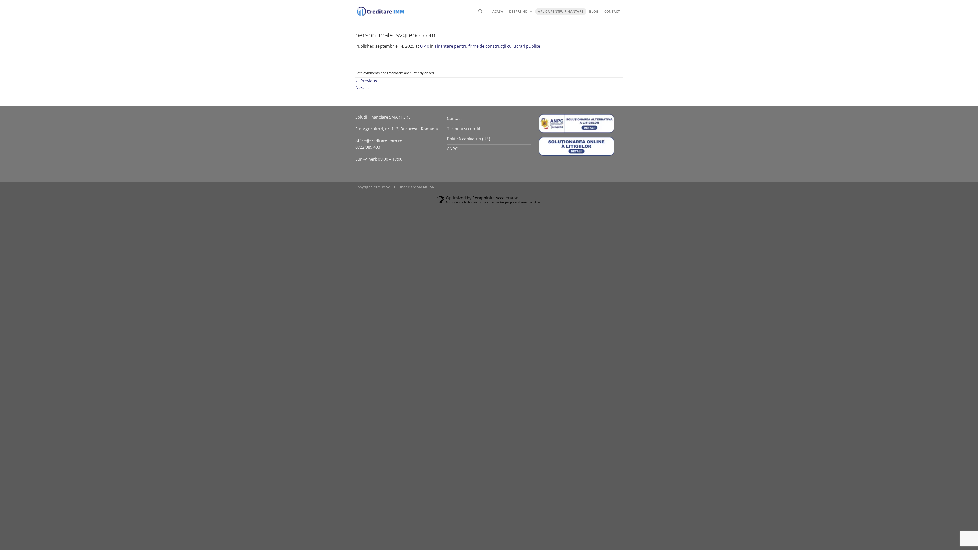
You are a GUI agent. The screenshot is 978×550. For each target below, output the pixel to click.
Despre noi (519, 11)
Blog (593, 11)
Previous (366, 81)
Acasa (497, 11)
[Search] (480, 11)
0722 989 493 (367, 147)
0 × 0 (424, 46)
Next (362, 87)
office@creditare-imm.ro (378, 141)
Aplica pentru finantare (560, 11)
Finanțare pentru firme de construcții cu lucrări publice (487, 46)
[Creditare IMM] (380, 11)
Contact (612, 11)
